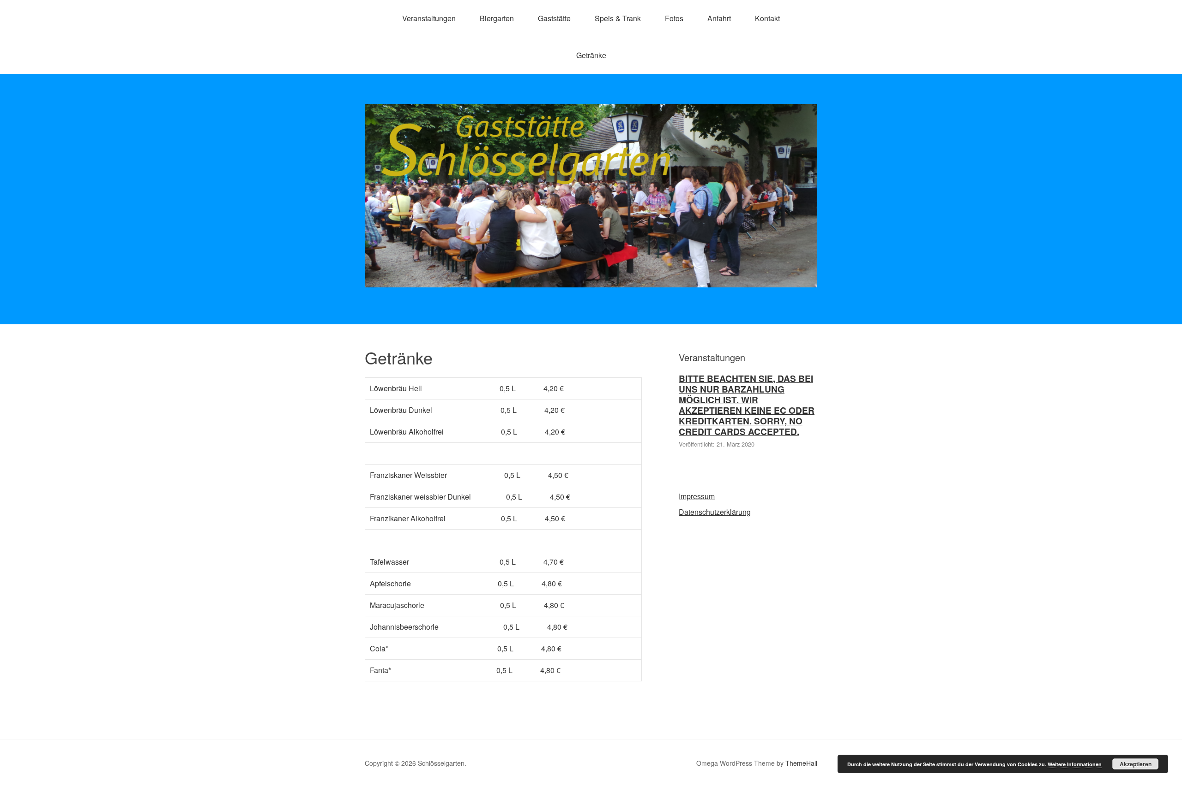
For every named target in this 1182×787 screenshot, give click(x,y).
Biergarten (497, 18)
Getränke (591, 55)
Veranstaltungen (429, 18)
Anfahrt (719, 18)
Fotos (674, 18)
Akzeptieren (1136, 764)
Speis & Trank (618, 18)
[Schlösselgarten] (591, 279)
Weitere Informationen (1075, 764)
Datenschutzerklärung (715, 512)
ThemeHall (801, 763)
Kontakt (767, 18)
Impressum (697, 496)
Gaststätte (554, 18)
